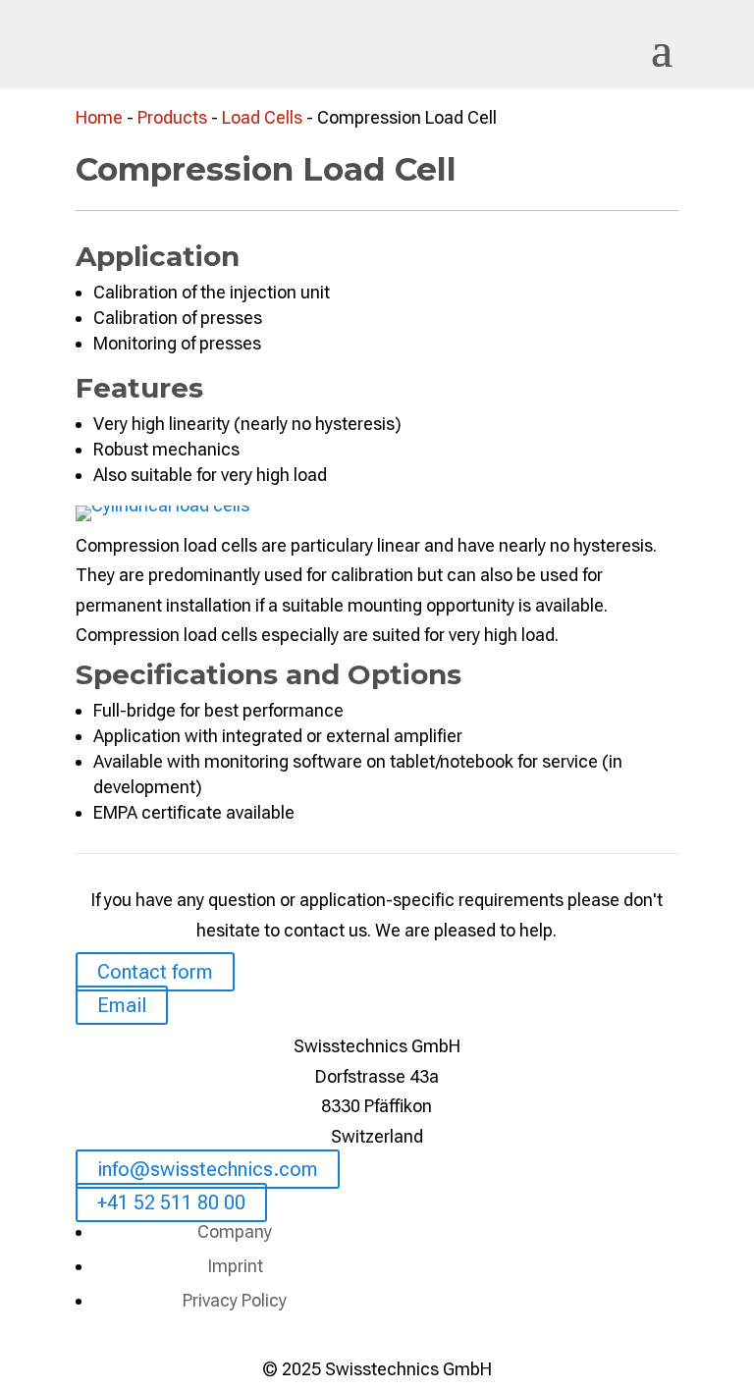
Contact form (155, 972)
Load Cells (262, 117)
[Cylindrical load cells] (162, 505)
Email (121, 1005)
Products (172, 117)
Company (234, 1231)
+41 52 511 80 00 (171, 1202)
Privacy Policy (235, 1300)
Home (99, 117)
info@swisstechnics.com (207, 1169)
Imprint (235, 1265)
